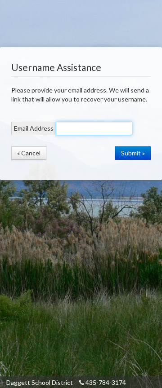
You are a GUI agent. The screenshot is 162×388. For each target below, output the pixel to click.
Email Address (34, 128)
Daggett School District (39, 382)
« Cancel (28, 153)
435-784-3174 (105, 382)
